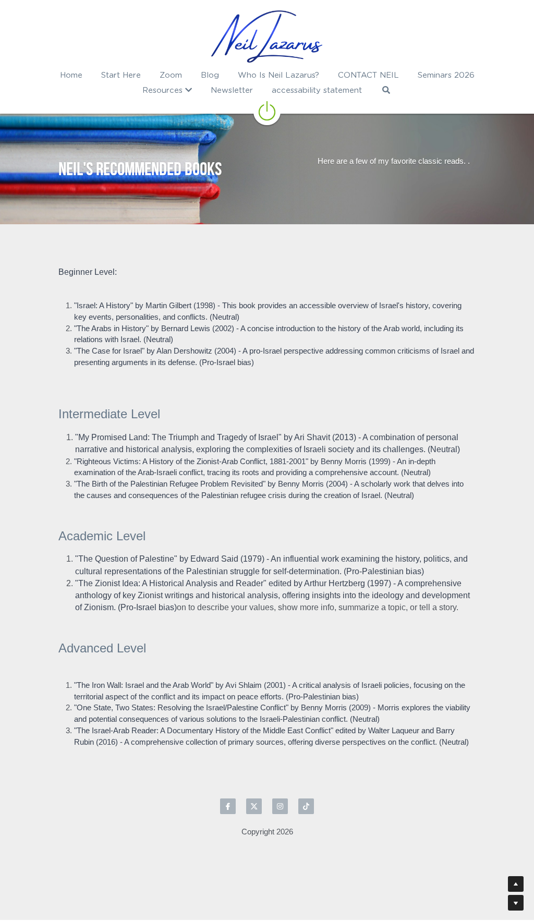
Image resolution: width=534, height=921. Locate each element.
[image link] (266, 36)
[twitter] (254, 806)
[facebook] (228, 806)
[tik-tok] (306, 806)
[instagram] (280, 806)
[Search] (386, 90)
